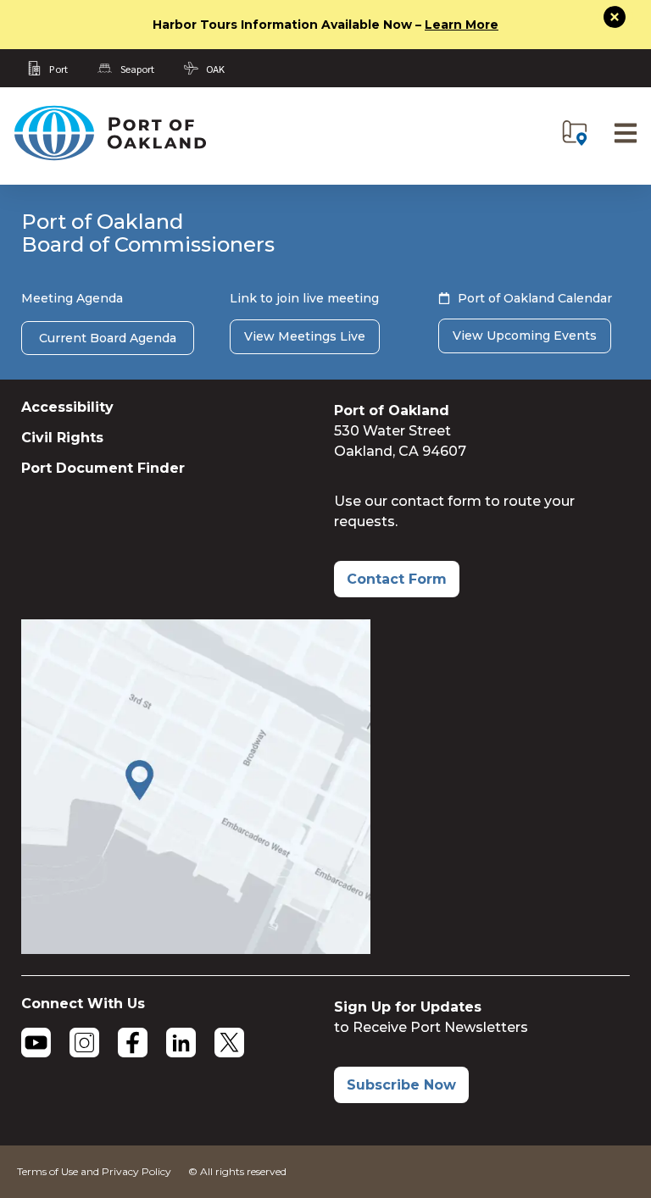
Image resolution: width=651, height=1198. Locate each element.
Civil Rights (62, 438)
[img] (574, 133)
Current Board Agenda (107, 338)
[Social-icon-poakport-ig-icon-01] (84, 1042)
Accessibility (67, 407)
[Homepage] (109, 157)
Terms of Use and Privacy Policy (94, 1171)
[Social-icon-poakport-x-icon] (229, 1042)
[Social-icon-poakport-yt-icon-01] (36, 1042)
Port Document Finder (103, 468)
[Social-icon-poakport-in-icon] (181, 1042)
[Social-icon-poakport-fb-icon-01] (132, 1042)
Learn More (461, 24)
